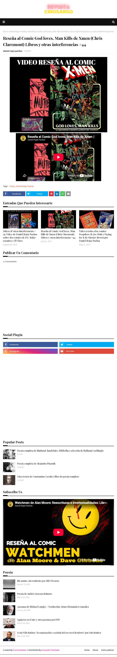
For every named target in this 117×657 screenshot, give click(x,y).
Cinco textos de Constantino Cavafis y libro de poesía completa (48, 476)
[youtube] (86, 351)
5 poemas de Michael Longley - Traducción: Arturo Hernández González (53, 606)
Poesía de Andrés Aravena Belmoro (34, 593)
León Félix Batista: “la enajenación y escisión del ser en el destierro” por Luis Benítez (59, 632)
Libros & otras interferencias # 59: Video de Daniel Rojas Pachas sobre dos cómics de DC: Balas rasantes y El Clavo (20, 236)
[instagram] (30, 351)
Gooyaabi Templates (50, 650)
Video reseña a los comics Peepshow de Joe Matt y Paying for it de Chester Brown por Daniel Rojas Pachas (95, 236)
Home (87, 650)
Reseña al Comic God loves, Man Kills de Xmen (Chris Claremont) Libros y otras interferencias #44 (58, 234)
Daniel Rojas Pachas (18, 31)
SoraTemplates (20, 650)
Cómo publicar (107, 650)
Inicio (5, 31)
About (95, 650)
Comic (12, 186)
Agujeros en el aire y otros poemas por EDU (38, 619)
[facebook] (30, 344)
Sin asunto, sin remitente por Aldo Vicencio (38, 580)
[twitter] (86, 344)
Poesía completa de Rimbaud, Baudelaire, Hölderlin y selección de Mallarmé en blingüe (60, 450)
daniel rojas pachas (12, 51)
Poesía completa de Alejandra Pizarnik (36, 463)
